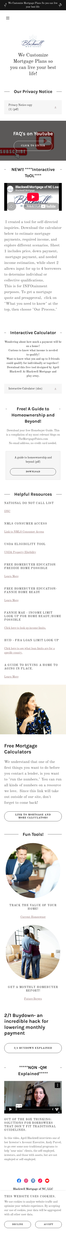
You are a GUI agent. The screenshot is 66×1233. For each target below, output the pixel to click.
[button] (7, 18)
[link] (33, 41)
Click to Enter (33, 145)
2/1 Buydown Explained (33, 1048)
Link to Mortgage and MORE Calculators (33, 816)
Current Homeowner (33, 917)
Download (33, 472)
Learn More (11, 576)
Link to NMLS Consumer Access (24, 531)
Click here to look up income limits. (25, 628)
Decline (17, 1224)
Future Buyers (33, 999)
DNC (7, 511)
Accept (48, 1224)
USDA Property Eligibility (20, 552)
